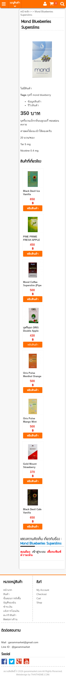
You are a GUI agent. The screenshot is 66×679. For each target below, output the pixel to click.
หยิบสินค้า (32, 208)
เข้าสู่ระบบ (38, 551)
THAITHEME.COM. (40, 674)
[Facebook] (4, 661)
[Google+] (19, 661)
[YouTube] (26, 661)
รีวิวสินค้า (33, 105)
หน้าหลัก (25, 11)
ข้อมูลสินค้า (34, 101)
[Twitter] (12, 661)
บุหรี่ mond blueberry (39, 94)
